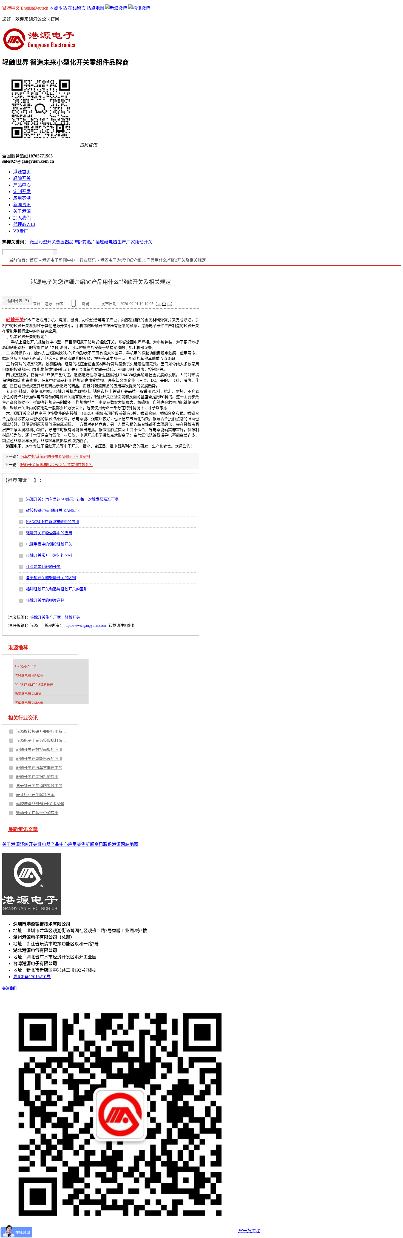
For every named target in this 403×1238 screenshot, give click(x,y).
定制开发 (22, 191)
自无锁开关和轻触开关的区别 (51, 578)
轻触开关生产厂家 (45, 617)
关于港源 (22, 211)
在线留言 (77, 8)
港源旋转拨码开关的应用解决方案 (42, 731)
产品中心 (22, 185)
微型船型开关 (43, 242)
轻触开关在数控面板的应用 (39, 750)
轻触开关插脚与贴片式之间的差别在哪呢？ (56, 465)
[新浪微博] (116, 8)
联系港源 (112, 844)
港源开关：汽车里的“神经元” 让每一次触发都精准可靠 (72, 499)
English (27, 8)
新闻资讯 (22, 204)
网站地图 (129, 844)
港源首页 (22, 172)
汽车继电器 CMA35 (29, 703)
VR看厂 (20, 231)
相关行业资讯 (23, 718)
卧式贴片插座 (91, 242)
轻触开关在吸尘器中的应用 (49, 533)
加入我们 (22, 218)
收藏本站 (58, 8)
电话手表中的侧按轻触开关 (49, 544)
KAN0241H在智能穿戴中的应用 (52, 522)
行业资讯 (88, 260)
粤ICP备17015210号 (32, 976)
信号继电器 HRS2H (29, 676)
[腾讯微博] (139, 8)
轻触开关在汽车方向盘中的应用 (42, 768)
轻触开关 (22, 178)
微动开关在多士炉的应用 (37, 813)
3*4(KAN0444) (25, 667)
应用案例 (22, 198)
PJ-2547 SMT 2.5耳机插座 (34, 685)
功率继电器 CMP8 (28, 694)
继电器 (43, 844)
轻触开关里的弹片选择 (45, 600)
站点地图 (95, 8)
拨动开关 (143, 242)
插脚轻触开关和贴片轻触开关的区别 (56, 589)
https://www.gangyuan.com (85, 626)
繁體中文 (11, 8)
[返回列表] (17, 304)
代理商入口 (24, 224)
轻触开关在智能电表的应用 (39, 759)
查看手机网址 (74, 305)
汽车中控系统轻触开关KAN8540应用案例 (55, 457)
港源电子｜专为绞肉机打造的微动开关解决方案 (42, 741)
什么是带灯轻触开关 (43, 567)
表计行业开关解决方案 (35, 795)
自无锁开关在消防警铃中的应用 (42, 786)
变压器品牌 (67, 242)
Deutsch (41, 8)
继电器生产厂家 (119, 242)
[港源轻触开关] (39, 48)
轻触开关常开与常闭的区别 (49, 555)
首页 (34, 260)
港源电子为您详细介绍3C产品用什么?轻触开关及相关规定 (153, 260)
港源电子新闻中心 (58, 260)
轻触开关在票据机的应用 (37, 777)
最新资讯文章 (23, 829)
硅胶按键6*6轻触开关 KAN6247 (53, 511)
